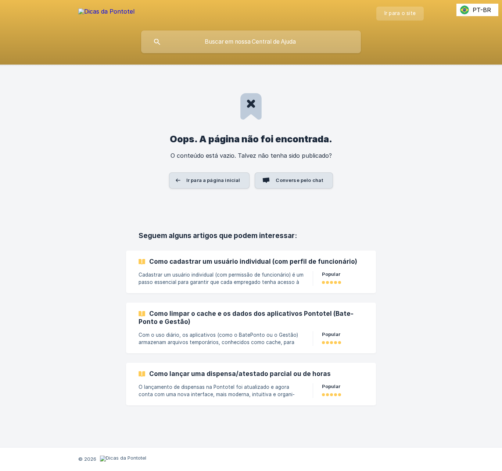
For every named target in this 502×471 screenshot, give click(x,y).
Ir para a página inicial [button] (213, 180)
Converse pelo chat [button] (299, 180)
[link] (251, 272)
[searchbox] (251, 41)
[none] (106, 13)
